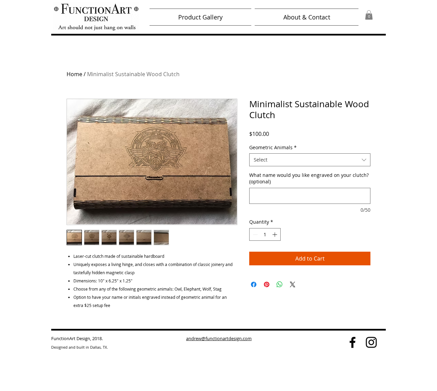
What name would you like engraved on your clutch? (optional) (309, 178)
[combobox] (309, 159)
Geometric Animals (273, 147)
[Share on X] (292, 284)
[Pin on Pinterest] (267, 284)
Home (74, 74)
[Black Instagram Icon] (371, 342)
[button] (369, 14)
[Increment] (275, 234)
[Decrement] (254, 234)
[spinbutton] (265, 234)
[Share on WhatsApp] (280, 284)
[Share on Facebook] (254, 284)
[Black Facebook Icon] (352, 342)
